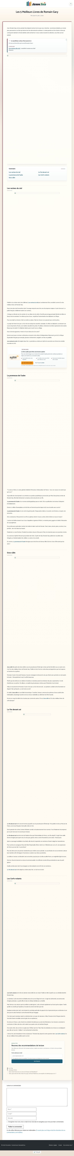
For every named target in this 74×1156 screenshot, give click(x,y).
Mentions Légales (53, 1145)
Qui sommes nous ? (68, 1145)
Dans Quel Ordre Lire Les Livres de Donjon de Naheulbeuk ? (23, 1072)
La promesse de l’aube (16, 175)
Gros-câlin (12, 178)
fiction (15, 1070)
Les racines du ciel (14, 48)
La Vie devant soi (43, 172)
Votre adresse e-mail (16, 1053)
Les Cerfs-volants (43, 175)
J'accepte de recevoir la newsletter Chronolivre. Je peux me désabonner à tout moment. (31, 1058)
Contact (60, 1145)
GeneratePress (21, 1145)
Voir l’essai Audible (39, 363)
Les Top (11, 1068)
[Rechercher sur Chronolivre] (70, 3)
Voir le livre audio (27, 363)
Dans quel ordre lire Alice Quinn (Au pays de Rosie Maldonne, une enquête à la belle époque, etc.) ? (32, 1074)
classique (11, 1070)
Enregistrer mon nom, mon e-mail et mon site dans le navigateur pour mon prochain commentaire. (36, 1122)
